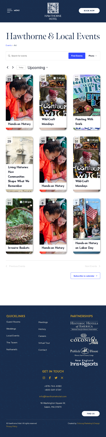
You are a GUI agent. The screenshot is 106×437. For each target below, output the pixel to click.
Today (21, 67)
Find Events (77, 55)
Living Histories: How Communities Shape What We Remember (18, 177)
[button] (13, 10)
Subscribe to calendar (84, 275)
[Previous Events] (7, 67)
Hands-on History (19, 124)
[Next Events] (12, 67)
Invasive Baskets (18, 248)
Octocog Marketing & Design (88, 423)
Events (9, 45)
